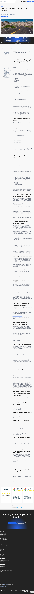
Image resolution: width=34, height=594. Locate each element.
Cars (1, 546)
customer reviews (5, 584)
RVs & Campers (2, 554)
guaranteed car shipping (22, 269)
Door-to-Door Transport (3, 539)
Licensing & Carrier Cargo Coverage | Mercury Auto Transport (9, 567)
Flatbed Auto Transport (3, 535)
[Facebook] (1, 586)
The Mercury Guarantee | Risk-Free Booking (6, 570)
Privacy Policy (2, 572)
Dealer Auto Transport (3, 538)
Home (2, 6)
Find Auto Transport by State (4, 561)
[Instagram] (3, 586)
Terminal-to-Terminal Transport (4, 540)
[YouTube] (5, 586)
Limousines (2, 555)
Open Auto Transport (3, 533)
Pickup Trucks (2, 549)
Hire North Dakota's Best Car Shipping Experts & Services (7, 60)
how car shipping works (20, 253)
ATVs (1, 553)
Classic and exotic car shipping (17, 316)
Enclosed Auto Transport (3, 534)
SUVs (1, 548)
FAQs (1, 571)
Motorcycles (2, 550)
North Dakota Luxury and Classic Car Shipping (7, 65)
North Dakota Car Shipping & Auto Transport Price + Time (7, 53)
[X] (2, 586)
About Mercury (2, 566)
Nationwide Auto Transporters (4, 560)
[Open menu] (1, 1)
